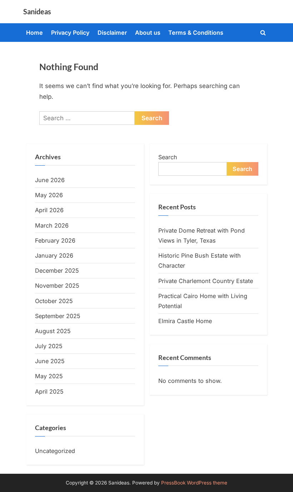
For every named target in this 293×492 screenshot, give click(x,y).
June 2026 (50, 180)
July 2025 (49, 346)
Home (34, 32)
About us (147, 32)
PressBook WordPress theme (194, 483)
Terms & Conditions (195, 32)
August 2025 (53, 331)
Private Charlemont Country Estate (205, 280)
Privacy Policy (70, 32)
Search (167, 157)
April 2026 (49, 210)
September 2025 (57, 316)
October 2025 (54, 301)
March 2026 (52, 225)
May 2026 (49, 195)
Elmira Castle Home (185, 321)
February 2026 (55, 240)
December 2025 (57, 270)
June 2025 (50, 361)
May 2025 (49, 376)
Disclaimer (112, 32)
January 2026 (54, 255)
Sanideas (37, 11)
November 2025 (57, 285)
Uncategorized (55, 450)
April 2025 (49, 391)
